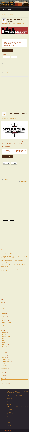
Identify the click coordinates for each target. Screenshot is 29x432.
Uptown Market (7, 72)
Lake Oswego (14, 23)
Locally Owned (21, 23)
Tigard (3, 363)
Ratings (26, 391)
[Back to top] (26, 429)
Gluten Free (9, 117)
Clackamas (4, 334)
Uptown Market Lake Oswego (14, 20)
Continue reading (7, 50)
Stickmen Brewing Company (17, 113)
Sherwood (4, 357)
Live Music (3, 325)
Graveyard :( (3, 316)
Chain (8, 23)
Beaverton (4, 332)
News (15, 118)
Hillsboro (4, 342)
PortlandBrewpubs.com (6, 9)
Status (3, 372)
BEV (17, 406)
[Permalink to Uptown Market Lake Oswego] (14, 30)
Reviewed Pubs (9, 394)
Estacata (3, 338)
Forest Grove (4, 340)
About (21, 406)
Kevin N (4, 23)
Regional (4, 308)
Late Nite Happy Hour (6, 322)
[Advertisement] (14, 93)
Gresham (9, 421)
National (4, 306)
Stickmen (6, 179)
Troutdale (4, 365)
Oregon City (4, 355)
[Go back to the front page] (14, 4)
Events (2, 311)
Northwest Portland (6, 350)
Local (18, 23)
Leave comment (23, 74)
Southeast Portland (6, 359)
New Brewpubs (6, 24)
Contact (26, 406)
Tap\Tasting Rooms (10, 392)
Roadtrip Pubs (3, 380)
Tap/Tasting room (4, 383)
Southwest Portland (6, 361)
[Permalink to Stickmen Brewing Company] (14, 129)
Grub (10, 23)
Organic (2, 375)
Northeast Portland (6, 348)
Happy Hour (16, 117)
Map (3, 24)
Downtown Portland (6, 336)
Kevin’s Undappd (6, 249)
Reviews (2, 378)
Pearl (5, 352)
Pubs (8, 391)
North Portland (5, 346)
